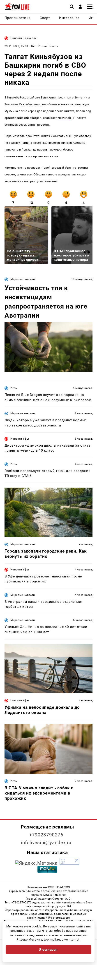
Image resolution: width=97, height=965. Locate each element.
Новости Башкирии (23, 38)
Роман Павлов (48, 46)
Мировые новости (22, 279)
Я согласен (48, 950)
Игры (13, 388)
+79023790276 (46, 835)
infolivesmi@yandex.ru (46, 842)
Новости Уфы (19, 438)
